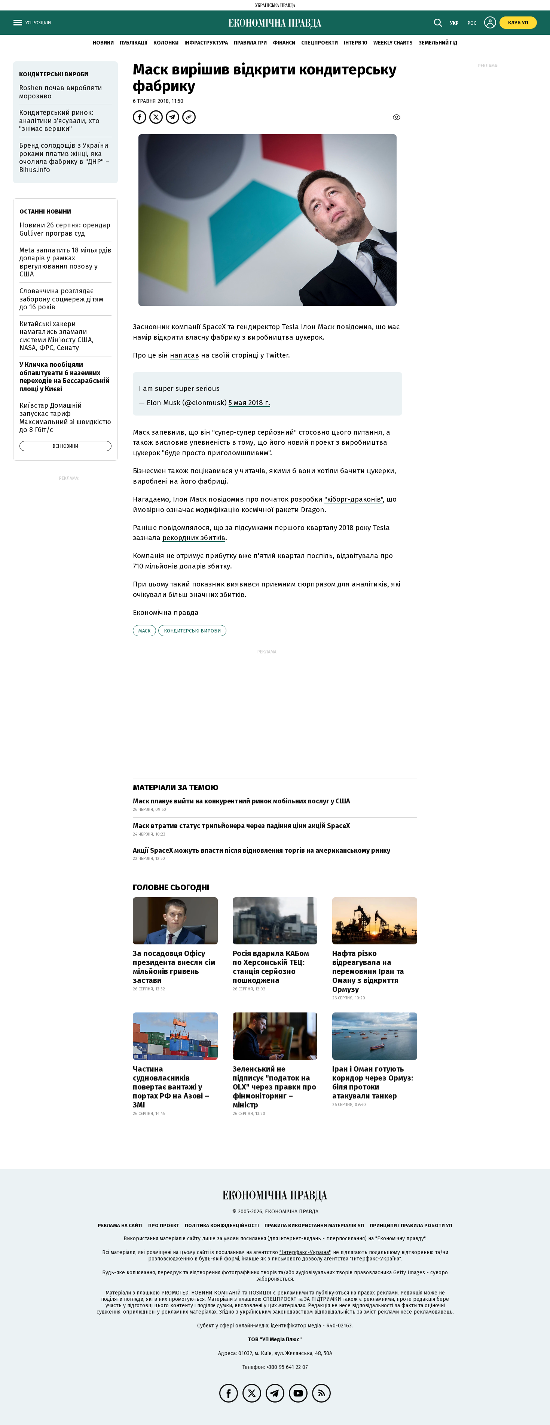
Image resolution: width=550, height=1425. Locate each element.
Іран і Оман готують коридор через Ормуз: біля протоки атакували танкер (372, 1082)
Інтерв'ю (355, 43)
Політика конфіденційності (222, 1225)
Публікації (133, 43)
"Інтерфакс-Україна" (304, 1252)
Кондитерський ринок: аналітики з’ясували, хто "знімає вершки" (59, 120)
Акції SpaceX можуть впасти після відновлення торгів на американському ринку (261, 850)
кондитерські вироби (192, 631)
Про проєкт (163, 1225)
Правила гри (250, 43)
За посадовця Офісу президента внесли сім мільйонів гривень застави (174, 967)
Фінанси (284, 43)
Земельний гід (438, 43)
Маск (144, 631)
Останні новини (45, 211)
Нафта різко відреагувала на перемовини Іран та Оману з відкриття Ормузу (368, 971)
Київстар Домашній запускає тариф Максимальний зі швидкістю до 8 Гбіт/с (65, 417)
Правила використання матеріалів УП (314, 1225)
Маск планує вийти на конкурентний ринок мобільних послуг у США (241, 801)
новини (103, 43)
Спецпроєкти (319, 43)
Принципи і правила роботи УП (411, 1225)
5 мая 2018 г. (249, 402)
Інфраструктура (206, 43)
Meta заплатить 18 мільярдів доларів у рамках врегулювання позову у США (65, 262)
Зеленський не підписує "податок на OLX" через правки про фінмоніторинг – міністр (274, 1086)
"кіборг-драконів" (353, 499)
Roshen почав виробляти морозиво (60, 92)
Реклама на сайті (120, 1225)
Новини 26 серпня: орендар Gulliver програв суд (64, 229)
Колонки (165, 43)
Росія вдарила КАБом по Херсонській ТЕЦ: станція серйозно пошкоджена (271, 967)
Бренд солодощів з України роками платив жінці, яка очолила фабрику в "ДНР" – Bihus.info (64, 157)
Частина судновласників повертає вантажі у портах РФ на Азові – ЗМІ (171, 1086)
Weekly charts (393, 43)
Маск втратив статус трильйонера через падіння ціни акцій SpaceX (241, 826)
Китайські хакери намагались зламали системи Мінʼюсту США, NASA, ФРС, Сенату (56, 336)
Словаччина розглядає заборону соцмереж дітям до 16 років (61, 299)
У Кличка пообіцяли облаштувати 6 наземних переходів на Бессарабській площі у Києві (64, 377)
